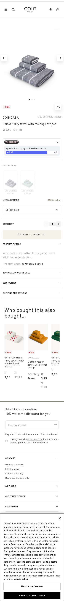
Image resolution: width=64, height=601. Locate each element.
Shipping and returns (15, 293)
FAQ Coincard (12, 469)
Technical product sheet (17, 272)
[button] (4, 58)
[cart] (57, 9)
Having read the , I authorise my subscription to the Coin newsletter (34, 441)
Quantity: (8, 224)
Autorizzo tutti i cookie (32, 595)
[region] (32, 557)
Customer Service (15, 496)
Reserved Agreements (17, 478)
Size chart (56, 200)
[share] (58, 106)
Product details (12, 244)
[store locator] (50, 9)
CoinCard (10, 458)
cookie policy (21, 579)
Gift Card (10, 486)
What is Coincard (14, 464)
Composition (10, 282)
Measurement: (11, 200)
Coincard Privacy (14, 473)
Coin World (11, 506)
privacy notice (34, 439)
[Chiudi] (60, 518)
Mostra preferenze (32, 586)
